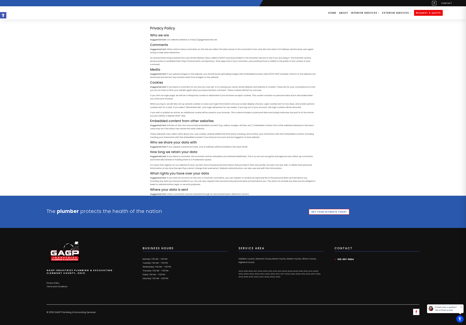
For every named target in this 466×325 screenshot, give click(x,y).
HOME (332, 13)
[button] (3, 15)
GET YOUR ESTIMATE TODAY (329, 211)
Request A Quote (428, 13)
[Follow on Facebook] (434, 3)
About (343, 13)
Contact (446, 3)
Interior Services (364, 13)
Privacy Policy (53, 283)
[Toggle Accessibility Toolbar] (460, 319)
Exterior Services (395, 13)
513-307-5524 (345, 259)
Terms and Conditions (57, 286)
